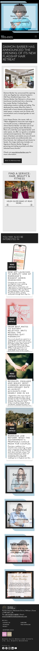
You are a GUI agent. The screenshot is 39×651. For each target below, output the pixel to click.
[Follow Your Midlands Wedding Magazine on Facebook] (19, 514)
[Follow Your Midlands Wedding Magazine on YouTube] (19, 479)
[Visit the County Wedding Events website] (4, 634)
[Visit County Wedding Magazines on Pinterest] (6, 648)
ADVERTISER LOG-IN (8, 630)
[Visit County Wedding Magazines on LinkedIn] (12, 648)
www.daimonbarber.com (20, 152)
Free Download (25, 624)
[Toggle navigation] (35, 36)
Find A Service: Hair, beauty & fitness (19, 176)
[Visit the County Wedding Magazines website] (9, 634)
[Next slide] (31, 205)
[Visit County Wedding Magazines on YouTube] (16, 648)
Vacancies (6, 624)
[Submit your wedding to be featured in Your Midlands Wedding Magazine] (19, 550)
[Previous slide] (7, 205)
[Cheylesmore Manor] (19, 585)
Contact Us (6, 622)
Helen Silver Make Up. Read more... (19, 202)
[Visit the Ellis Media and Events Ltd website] (9, 607)
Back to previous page (12, 160)
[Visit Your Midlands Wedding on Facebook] (3, 648)
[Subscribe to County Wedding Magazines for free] (19, 17)
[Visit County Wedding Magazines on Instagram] (9, 648)
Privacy (5, 626)
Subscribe (23, 622)
